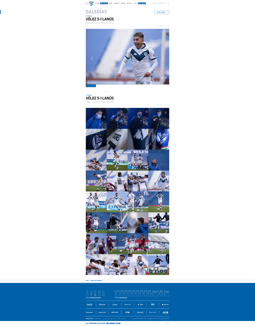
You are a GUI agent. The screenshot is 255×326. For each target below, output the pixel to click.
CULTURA (123, 3)
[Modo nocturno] (167, 3)
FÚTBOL (110, 3)
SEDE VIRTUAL (104, 3)
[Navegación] (86, 3)
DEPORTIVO (116, 3)
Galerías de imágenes (96, 280)
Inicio (87, 280)
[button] (158, 26)
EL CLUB (97, 3)
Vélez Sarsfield (91, 3)
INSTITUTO (129, 3)
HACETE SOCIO (142, 3)
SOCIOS (135, 3)
